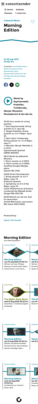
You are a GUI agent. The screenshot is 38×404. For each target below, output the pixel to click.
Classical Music (12, 20)
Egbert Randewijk (12, 220)
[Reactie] (17, 85)
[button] (8, 101)
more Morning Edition (12, 240)
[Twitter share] (11, 85)
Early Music (8, 285)
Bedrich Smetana (10, 69)
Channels (8, 13)
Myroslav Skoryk (13, 76)
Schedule (20, 10)
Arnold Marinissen (20, 66)
